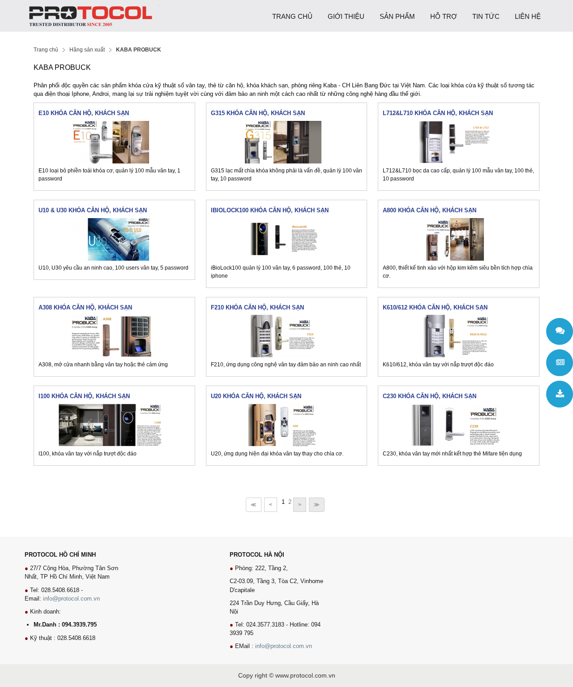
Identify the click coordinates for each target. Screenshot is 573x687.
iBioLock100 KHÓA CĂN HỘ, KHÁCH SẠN (270, 210)
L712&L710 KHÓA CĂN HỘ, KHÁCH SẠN (438, 113)
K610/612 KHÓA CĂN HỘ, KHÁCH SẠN (435, 307)
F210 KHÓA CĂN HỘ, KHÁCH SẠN (257, 307)
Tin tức (559, 362)
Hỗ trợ (559, 331)
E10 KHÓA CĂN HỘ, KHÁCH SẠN (83, 113)
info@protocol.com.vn (71, 598)
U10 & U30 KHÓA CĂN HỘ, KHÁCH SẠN (92, 210)
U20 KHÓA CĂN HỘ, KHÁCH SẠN (256, 396)
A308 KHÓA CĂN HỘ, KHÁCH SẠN (85, 307)
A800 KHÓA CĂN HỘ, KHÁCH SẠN (429, 210)
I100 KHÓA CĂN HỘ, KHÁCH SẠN (84, 396)
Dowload (559, 394)
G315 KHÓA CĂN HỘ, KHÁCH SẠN (258, 113)
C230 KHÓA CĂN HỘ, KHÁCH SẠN (429, 396)
